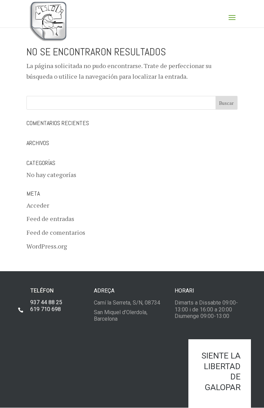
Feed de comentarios (55, 232)
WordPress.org (46, 246)
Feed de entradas (50, 218)
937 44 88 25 (46, 302)
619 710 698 (45, 309)
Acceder (37, 205)
